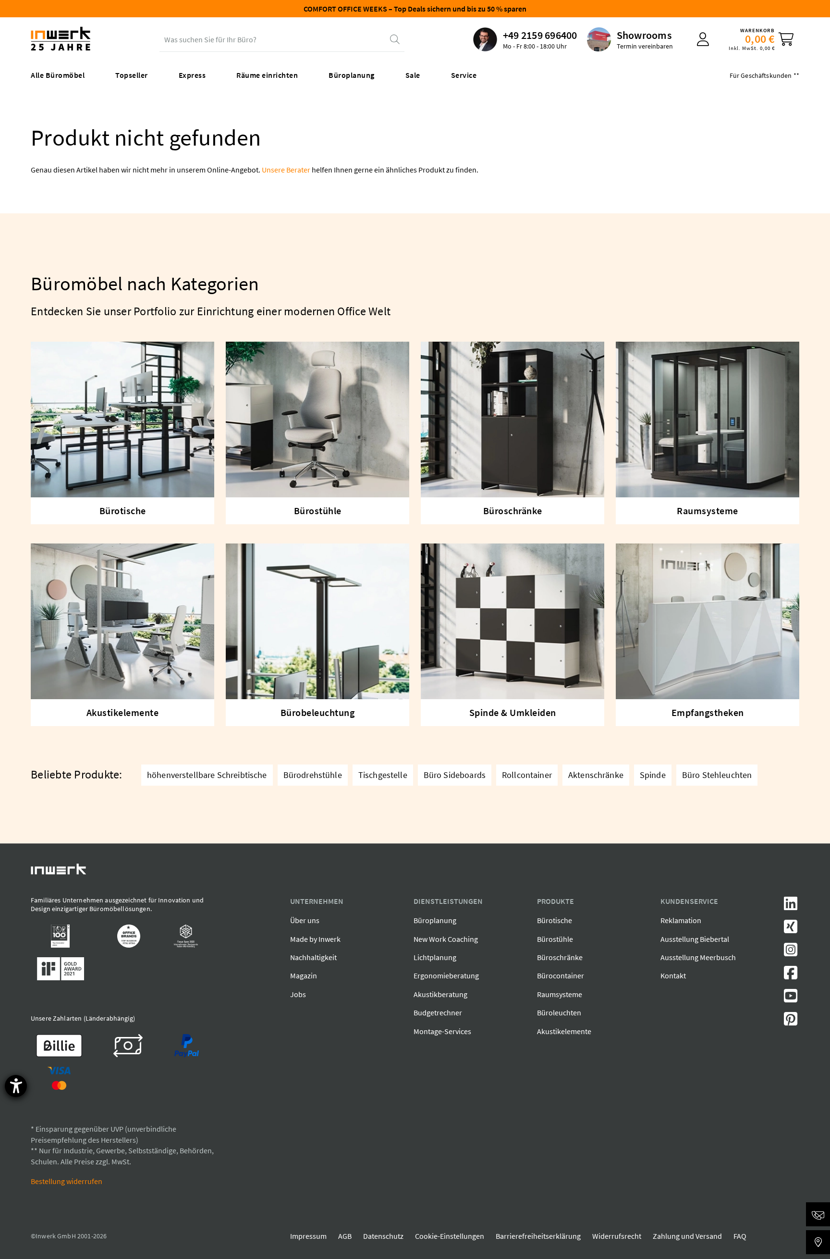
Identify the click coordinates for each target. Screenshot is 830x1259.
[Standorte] (818, 1242)
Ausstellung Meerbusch (698, 957)
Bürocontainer (560, 975)
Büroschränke (560, 957)
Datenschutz (383, 1236)
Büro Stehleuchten (717, 774)
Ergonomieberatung (446, 975)
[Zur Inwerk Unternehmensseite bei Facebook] (790, 975)
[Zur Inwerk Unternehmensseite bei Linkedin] (790, 906)
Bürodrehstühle (312, 774)
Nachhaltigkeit (313, 957)
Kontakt (673, 975)
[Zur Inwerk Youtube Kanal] (790, 998)
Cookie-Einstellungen (449, 1236)
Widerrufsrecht (616, 1236)
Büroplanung (435, 920)
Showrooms (644, 35)
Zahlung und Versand (687, 1236)
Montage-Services (442, 1031)
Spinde (653, 774)
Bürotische (554, 920)
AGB (345, 1236)
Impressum (308, 1236)
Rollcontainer (527, 774)
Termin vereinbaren (645, 46)
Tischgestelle (382, 774)
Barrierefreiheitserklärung (538, 1236)
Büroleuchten (559, 1012)
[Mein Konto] (703, 39)
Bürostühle (555, 939)
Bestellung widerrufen (66, 1181)
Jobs (298, 994)
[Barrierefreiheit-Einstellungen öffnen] (16, 1086)
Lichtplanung (435, 957)
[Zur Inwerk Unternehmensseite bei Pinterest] (790, 1021)
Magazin (303, 975)
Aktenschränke (595, 774)
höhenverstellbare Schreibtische (207, 774)
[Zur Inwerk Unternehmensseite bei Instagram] (790, 952)
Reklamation (680, 920)
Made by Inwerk (315, 939)
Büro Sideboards (455, 774)
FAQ (739, 1236)
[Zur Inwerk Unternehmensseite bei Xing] (790, 929)
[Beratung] (818, 1214)
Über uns (304, 920)
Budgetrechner (438, 1012)
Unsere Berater (286, 169)
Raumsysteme (559, 994)
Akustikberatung (440, 994)
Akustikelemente (564, 1031)
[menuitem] (525, 39)
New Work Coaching (446, 939)
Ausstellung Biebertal (694, 939)
